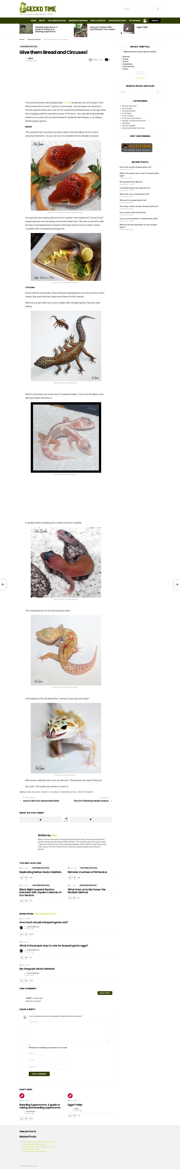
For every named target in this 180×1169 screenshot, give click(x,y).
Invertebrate (128, 66)
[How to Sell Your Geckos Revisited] (3, 584)
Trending (21, 1095)
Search (158, 9)
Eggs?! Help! (142, 27)
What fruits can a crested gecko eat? (135, 194)
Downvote (91, 820)
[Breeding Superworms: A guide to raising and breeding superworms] (26, 29)
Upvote (40, 820)
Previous (20, 30)
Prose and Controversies (131, 118)
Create (154, 20)
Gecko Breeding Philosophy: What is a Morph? (40, 1142)
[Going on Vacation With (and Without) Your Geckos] (80, 30)
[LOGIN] (145, 21)
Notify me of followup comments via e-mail (48, 1048)
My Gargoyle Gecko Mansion (37, 969)
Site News (126, 123)
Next (159, 30)
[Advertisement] (65, 81)
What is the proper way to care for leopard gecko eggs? (53, 945)
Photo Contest (98, 20)
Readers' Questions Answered (133, 121)
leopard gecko (69, 792)
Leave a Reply (104, 993)
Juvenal (67, 102)
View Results (140, 78)
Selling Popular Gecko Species (34, 1144)
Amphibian (128, 64)
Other (125, 69)
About (42, 20)
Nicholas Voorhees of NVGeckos (87, 872)
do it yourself (127, 108)
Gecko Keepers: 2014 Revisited (35, 1152)
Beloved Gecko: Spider (31, 1149)
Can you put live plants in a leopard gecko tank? (139, 218)
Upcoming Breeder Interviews (133, 128)
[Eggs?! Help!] (127, 29)
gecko (46, 792)
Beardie (126, 57)
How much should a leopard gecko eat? (43, 922)
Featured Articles (57, 20)
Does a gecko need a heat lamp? (133, 212)
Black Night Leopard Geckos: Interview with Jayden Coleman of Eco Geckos (40, 892)
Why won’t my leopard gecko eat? (133, 200)
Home (33, 20)
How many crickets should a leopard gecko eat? (139, 206)
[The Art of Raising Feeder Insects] (177, 584)
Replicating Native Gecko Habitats (40, 872)
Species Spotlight (117, 20)
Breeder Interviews (78, 20)
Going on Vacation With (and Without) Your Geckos (102, 28)
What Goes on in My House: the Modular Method (87, 891)
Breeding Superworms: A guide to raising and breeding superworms (46, 29)
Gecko (125, 61)
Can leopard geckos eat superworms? (135, 188)
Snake (125, 59)
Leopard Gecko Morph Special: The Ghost (38, 1147)
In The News (134, 20)
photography (86, 792)
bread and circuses (30, 792)
